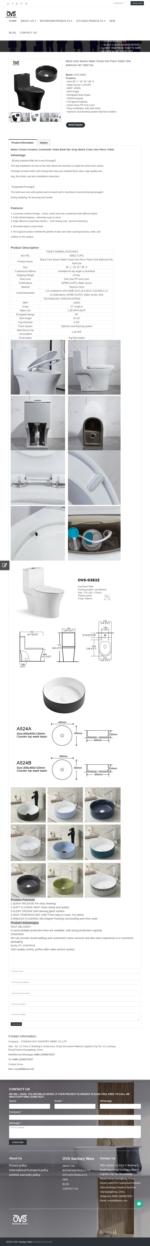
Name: (14, 966)
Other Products (115, 41)
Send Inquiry (16, 1024)
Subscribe (18, 1142)
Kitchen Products (89, 21)
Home (13, 21)
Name (12, 1101)
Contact (118, 3)
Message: (16, 1009)
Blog (12, 32)
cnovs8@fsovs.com (24, 1069)
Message (15, 1123)
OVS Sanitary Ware (78, 1159)
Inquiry (44, 142)
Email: (14, 976)
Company (15, 1112)
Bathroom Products (55, 21)
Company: (17, 998)
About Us (27, 21)
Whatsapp (106, 1101)
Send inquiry (75, 125)
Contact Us (28, 32)
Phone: (15, 987)
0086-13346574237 (44, 1054)
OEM (112, 21)
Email (58, 1101)
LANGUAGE (137, 3)
